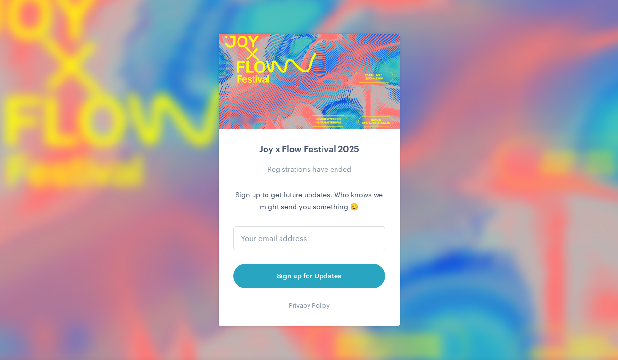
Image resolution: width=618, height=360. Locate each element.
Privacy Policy (309, 305)
